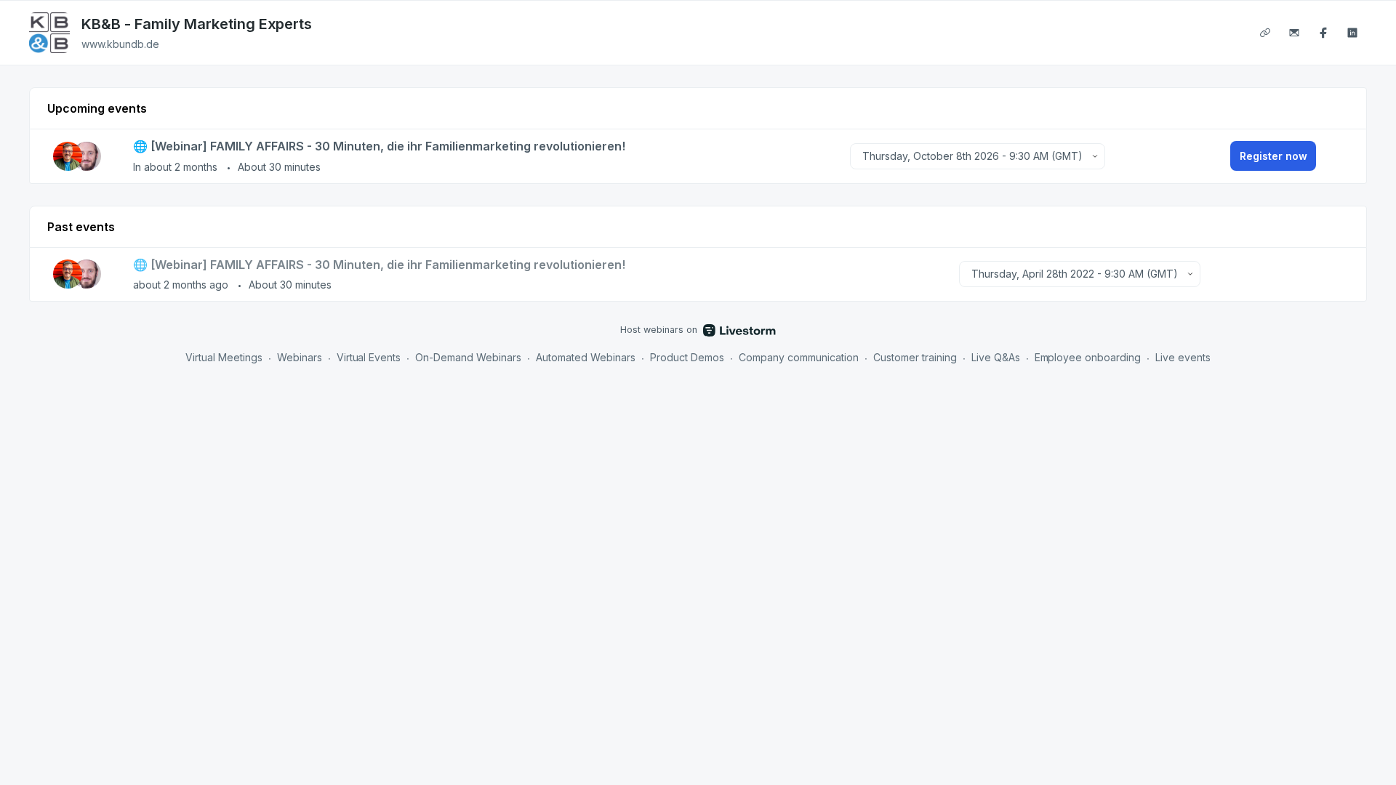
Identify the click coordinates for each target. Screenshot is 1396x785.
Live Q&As (995, 357)
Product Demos (687, 357)
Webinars (299, 357)
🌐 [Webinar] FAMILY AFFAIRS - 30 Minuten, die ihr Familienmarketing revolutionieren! (379, 146)
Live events (1183, 357)
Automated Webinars (585, 357)
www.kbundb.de (120, 44)
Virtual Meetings (223, 357)
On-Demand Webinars (468, 357)
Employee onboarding (1088, 357)
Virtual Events (369, 357)
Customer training (915, 357)
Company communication (799, 357)
